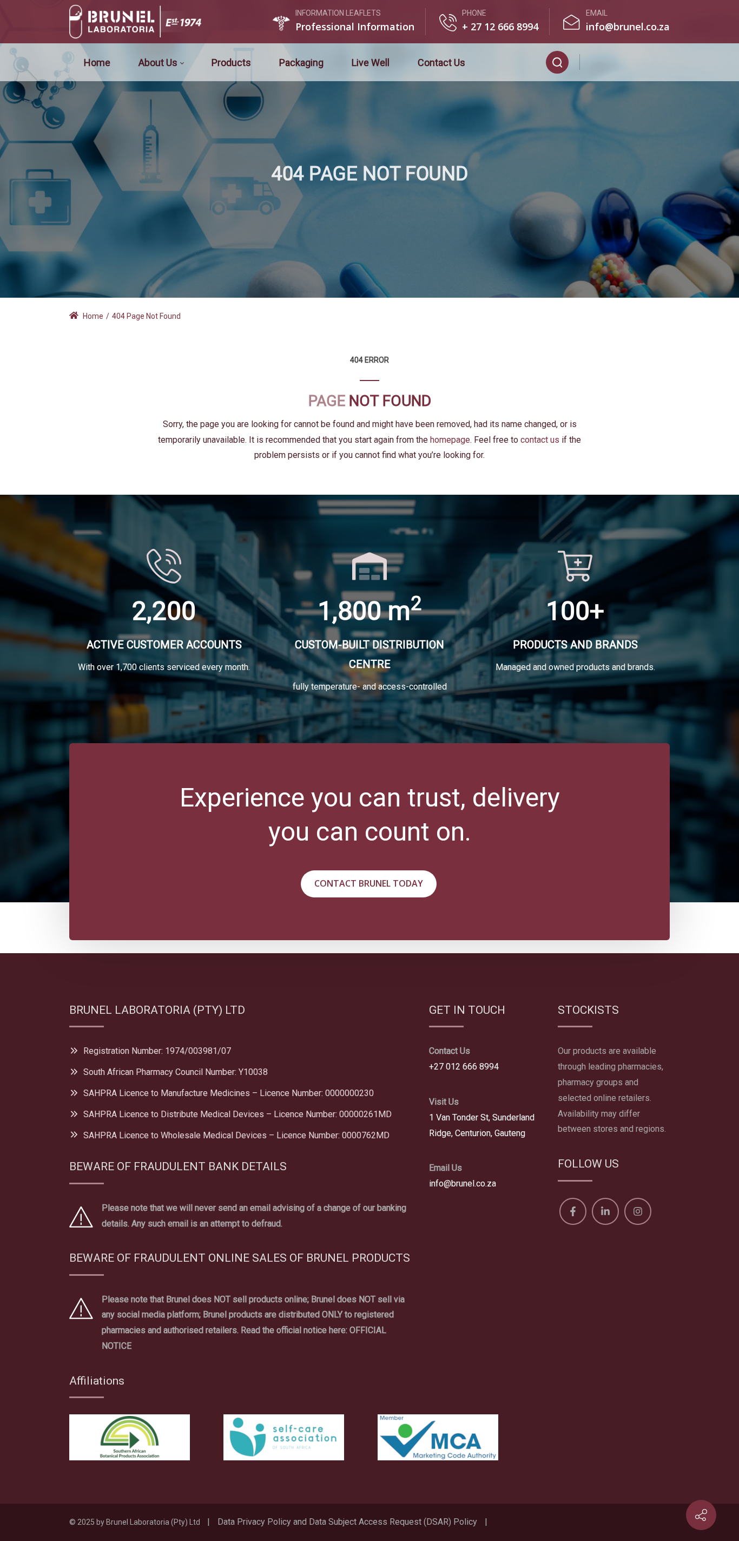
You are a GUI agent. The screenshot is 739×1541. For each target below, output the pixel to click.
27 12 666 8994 (503, 26)
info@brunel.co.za (628, 26)
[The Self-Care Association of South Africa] (283, 1437)
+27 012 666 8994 (464, 1066)
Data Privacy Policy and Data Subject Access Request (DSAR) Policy (347, 1522)
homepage (450, 440)
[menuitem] (97, 62)
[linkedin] (626, 62)
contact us (539, 440)
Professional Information (354, 26)
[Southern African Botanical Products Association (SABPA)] (129, 1437)
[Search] (557, 62)
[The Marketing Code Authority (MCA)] (438, 1437)
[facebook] (599, 62)
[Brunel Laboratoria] (139, 21)
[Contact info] (701, 1515)
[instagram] (652, 62)
